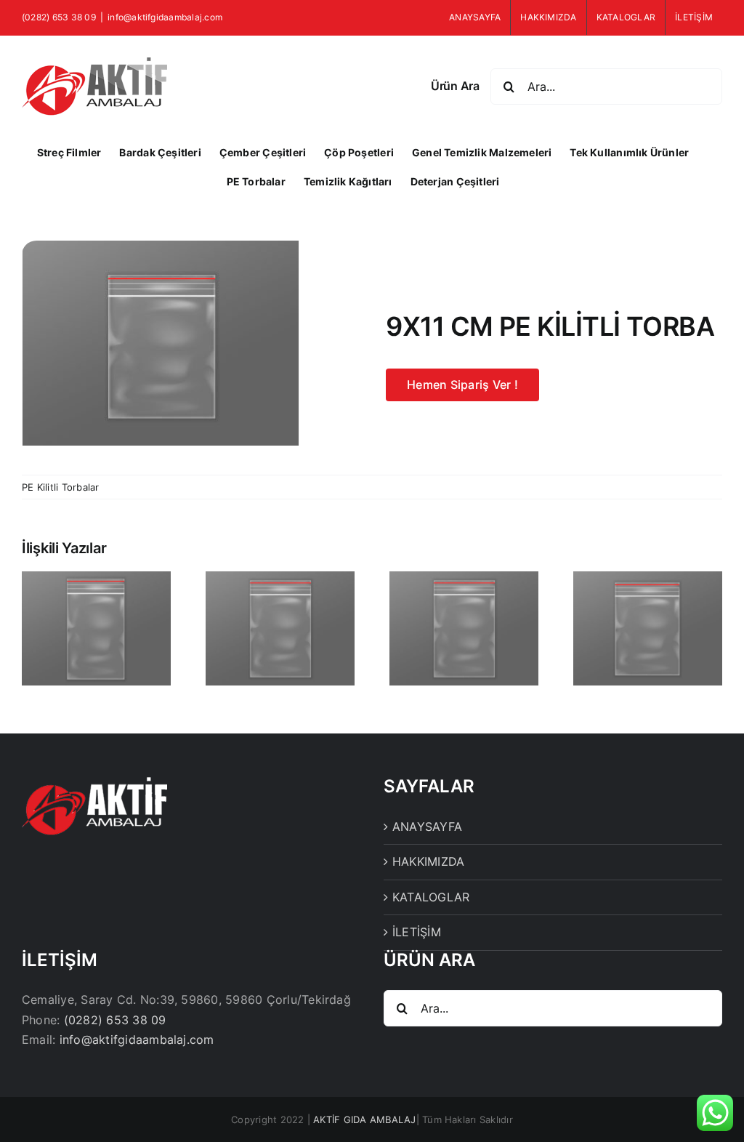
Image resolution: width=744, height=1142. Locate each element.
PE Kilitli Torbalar (61, 487)
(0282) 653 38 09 (115, 1020)
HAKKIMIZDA (428, 861)
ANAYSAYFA (427, 826)
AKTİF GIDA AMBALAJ (364, 1119)
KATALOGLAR (430, 897)
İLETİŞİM (416, 932)
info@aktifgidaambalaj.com (165, 17)
